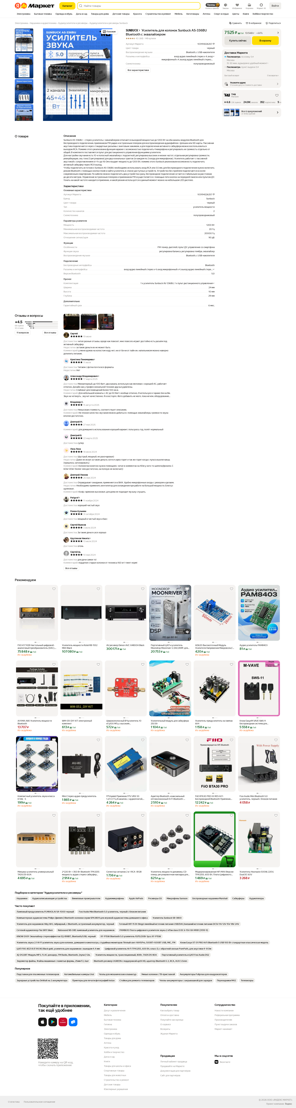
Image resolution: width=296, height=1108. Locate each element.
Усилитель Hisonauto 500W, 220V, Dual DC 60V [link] (257, 873)
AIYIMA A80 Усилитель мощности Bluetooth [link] (35, 722)
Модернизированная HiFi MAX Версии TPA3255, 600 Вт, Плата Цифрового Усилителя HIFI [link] (214, 873)
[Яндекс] (288, 1104)
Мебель (108, 1015)
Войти (275, 5)
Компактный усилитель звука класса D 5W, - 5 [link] (36, 797)
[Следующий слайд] (113, 75)
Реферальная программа (227, 1015)
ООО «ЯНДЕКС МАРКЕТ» (279, 1100)
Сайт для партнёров (170, 1075)
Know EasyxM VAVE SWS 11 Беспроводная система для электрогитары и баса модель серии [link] (258, 722)
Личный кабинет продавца (173, 1061)
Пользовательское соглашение (39, 1102)
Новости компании (224, 1010)
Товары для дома (112, 1038)
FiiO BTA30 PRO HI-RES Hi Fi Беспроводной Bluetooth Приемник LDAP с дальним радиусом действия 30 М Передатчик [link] (213, 797)
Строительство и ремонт (116, 1080)
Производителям (223, 1020)
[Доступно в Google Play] (52, 1026)
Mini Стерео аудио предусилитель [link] (79, 796)
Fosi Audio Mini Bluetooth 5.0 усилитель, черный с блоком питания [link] (258, 797)
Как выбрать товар (169, 1010)
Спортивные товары (114, 1070)
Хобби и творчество (114, 1052)
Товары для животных (115, 1075)
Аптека (107, 1043)
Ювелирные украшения (116, 1089)
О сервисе (165, 1024)
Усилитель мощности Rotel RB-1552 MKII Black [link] (79, 646)
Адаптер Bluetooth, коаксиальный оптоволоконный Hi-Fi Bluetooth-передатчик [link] (167, 797)
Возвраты (165, 1029)
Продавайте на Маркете (172, 1066)
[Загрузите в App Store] (42, 1026)
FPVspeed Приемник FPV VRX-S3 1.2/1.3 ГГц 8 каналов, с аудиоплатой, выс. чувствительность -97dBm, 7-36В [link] (125, 797)
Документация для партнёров (175, 1071)
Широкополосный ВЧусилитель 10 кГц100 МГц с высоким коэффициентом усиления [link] (123, 722)
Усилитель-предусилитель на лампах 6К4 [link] (214, 722)
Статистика (13, 1102)
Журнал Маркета (168, 1033)
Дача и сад (109, 1057)
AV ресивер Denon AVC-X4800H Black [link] (125, 645)
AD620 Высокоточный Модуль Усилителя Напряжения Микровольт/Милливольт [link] (213, 646)
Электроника (110, 1029)
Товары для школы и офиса (117, 1066)
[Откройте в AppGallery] (63, 1026)
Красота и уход (111, 1047)
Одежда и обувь (112, 1033)
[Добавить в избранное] (54, 589)
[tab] (23, 14)
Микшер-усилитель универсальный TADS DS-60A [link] (36, 873)
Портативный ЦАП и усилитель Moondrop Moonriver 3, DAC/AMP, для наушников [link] (169, 646)
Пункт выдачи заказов (226, 1024)
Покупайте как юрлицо (171, 1020)
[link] (22, 898)
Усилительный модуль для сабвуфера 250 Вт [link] (170, 722)
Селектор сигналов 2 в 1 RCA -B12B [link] (124, 872)
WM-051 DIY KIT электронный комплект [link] (77, 722)
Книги (107, 1061)
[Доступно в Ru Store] (73, 1026)
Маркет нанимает (223, 1029)
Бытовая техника (112, 1020)
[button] (138, 70)
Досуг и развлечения (114, 1010)
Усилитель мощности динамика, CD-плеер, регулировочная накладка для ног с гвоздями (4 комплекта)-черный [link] (170, 873)
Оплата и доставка (169, 1015)
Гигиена (108, 1024)
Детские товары (112, 1084)
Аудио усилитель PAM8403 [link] (253, 645)
